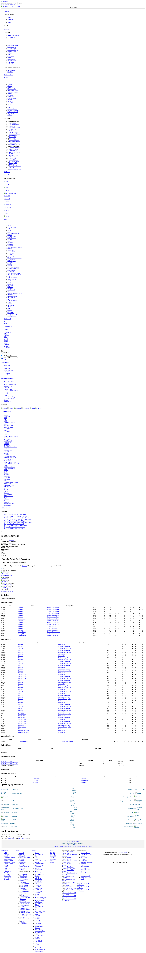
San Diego (24, 915)
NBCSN (10, 255)
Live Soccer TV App (86, 854)
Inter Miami (23, 876)
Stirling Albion (22, 634)
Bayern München (12, 109)
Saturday (10, 21)
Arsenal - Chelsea (71, 890)
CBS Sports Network (13, 233)
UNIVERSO (11, 259)
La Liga (10, 53)
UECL (6, 330)
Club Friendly (4, 581)
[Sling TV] (10, 408)
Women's (6, 323)
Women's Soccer (85, 853)
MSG (9, 299)
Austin (23, 922)
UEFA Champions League (11, 390)
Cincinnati (23, 882)
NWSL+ (10, 302)
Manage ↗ (7, 362)
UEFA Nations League (10, 398)
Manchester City (12, 89)
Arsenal (10, 84)
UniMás (10, 264)
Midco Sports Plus (12, 296)
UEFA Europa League (10, 397)
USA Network (11, 251)
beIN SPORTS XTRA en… (39, 907)
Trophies (3, 553)
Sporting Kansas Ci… (15, 169)
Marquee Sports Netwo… (39, 927)
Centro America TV (13, 279)
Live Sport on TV (85, 876)
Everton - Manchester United (67, 885)
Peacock (10, 265)
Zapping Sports (12, 316)
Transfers (3, 555)
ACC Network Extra (13, 267)
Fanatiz (9, 225)
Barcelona (10, 95)
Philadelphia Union (14, 141)
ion (8, 291)
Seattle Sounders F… (15, 166)
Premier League (12, 51)
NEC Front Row (12, 300)
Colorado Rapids (13, 157)
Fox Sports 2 (11, 242)
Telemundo (11, 256)
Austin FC (12, 167)
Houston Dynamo (13, 149)
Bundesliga (11, 56)
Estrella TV (11, 282)
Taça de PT (7, 346)
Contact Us (84, 873)
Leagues (6, 29)
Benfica (10, 106)
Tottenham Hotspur (13, 92)
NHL (89, 877)
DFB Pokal (11, 62)
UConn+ (10, 310)
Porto (9, 107)
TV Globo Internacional (10, 447)
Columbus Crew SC (14, 144)
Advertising (84, 857)
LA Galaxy (12, 164)
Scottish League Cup (6, 584)
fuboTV (10, 248)
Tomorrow (10, 19)
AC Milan (10, 102)
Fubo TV (52, 854)
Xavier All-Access (12, 314)
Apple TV (10, 244)
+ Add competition (9, 381)
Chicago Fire (12, 126)
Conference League (13, 50)
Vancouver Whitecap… (15, 147)
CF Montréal (12, 143)
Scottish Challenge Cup (7, 591)
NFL (86, 877)
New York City (24, 883)
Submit (19, 834)
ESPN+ (10, 241)
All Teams (7, 172)
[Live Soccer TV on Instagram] (69, 900)
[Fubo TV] (4, 408)
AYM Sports (11, 271)
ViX (9, 311)
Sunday (10, 22)
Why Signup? (26, 834)
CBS (9, 228)
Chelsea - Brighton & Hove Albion (69, 861)
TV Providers (50, 850)
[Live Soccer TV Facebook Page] (69, 894)
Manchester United (13, 90)
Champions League (13, 45)
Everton (10, 93)
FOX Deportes (12, 261)
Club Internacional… (14, 124)
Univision (10, 262)
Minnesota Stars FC (14, 161)
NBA (82, 877)
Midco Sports (11, 294)
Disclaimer (84, 860)
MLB (82, 879)
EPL (5, 337)
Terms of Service (22, 838)
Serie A (10, 54)
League (4, 355)
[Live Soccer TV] (6, 1)
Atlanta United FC (14, 140)
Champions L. (8, 326)
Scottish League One (52, 617)
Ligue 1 (10, 57)
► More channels (5, 508)
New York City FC (14, 132)
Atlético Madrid (12, 98)
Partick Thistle (22, 632)
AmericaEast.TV (12, 270)
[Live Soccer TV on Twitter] (69, 897)
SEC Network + (12, 307)
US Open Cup (11, 37)
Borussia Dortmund (13, 110)
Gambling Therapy (122, 852)
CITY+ (10, 281)
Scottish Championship (53, 632)
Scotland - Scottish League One (9, 762)
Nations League (12, 48)
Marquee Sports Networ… (15, 293)
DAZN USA (11, 253)
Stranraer (11, 540)
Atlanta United (25, 891)
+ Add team (7, 365)
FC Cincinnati (12, 130)
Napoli (9, 104)
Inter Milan (10, 101)
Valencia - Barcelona (71, 888)
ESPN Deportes (12, 238)
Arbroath (20, 630)
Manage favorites (7, 359)
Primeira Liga (11, 59)
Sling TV (52, 853)
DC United (12, 138)
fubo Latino (11, 288)
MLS (5, 334)
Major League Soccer (13, 35)
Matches (6, 11)
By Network (4, 570)
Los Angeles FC (13, 150)
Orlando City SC (13, 135)
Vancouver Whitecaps (22, 899)
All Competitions (8, 75)
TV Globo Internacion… (38, 887)
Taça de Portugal (12, 60)
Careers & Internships (86, 862)
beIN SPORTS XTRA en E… (16, 274)
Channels (6, 175)
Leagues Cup (11, 70)
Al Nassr (10, 115)
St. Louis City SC (13, 155)
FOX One (10, 287)
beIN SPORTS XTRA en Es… (12, 464)
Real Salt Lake (13, 158)
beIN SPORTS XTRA (14, 273)
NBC (9, 232)
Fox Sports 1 (11, 239)
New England (24, 879)
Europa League (12, 47)
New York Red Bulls (14, 134)
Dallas (22, 906)
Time (10, 355)
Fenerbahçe (11, 113)
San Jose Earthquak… (15, 152)
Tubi (9, 308)
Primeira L (7, 344)
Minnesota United (26, 914)
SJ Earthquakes (24, 905)
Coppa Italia (11, 63)
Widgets (83, 856)
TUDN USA (11, 250)
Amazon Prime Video (13, 268)
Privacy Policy (11, 838)
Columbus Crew (25, 897)
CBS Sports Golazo (13, 277)
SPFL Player (4, 573)
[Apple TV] (17, 408)
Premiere (10, 303)
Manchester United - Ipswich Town (68, 867)
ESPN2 (10, 235)
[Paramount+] (25, 408)
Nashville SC (12, 123)
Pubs (82, 865)
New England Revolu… (15, 127)
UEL (5, 327)
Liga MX (10, 72)
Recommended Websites (85, 867)
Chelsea (10, 86)
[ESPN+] (38, 408)
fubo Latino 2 (11, 290)
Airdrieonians (21, 619)
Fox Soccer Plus (12, 236)
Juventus (10, 99)
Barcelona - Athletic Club (67, 852)
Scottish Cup (4, 578)
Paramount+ (11, 245)
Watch (2, 550)
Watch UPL (11, 313)
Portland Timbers (13, 160)
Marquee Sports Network (11, 482)
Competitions (4, 378)
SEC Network (11, 305)
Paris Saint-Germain (13, 112)
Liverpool (10, 87)
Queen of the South (23, 730)
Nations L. (7, 329)
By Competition (12, 570)
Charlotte (22, 880)
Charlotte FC (12, 129)
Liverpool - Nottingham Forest (67, 858)
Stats (2, 552)
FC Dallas (11, 153)
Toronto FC (12, 137)
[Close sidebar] (1, 531)
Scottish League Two (6, 575)
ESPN (9, 230)
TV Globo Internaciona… (14, 258)
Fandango (10, 284)
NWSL (9, 38)
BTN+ (9, 276)
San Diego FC (13, 163)
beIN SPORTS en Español (11, 436)
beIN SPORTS (12, 227)
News (5, 321)
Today (9, 17)
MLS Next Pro (12, 297)
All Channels (7, 319)
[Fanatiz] (32, 408)
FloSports (10, 285)
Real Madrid (11, 96)
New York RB (24, 885)
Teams (6, 77)
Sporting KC (24, 923)
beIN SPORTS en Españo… (15, 247)
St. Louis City (24, 908)
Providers (83, 863)
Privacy (83, 859)
